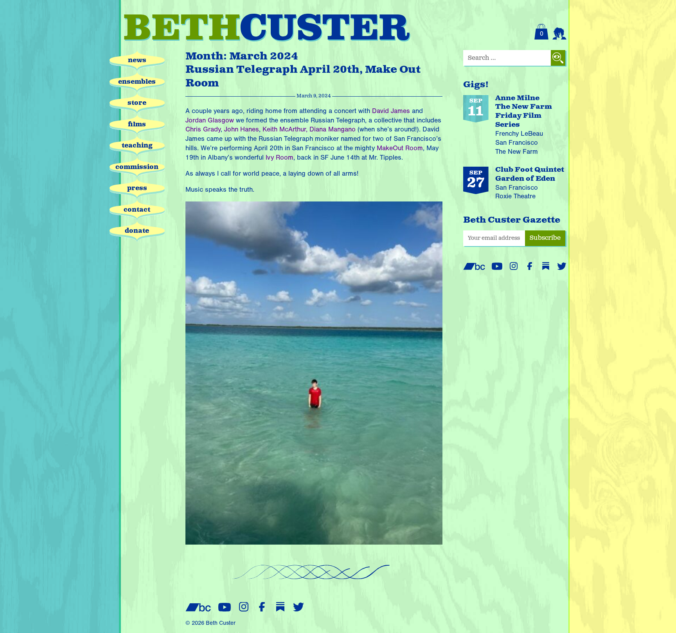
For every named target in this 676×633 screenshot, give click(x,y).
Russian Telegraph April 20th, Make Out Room (303, 76)
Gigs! (476, 84)
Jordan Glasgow (209, 120)
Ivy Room (279, 157)
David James (391, 111)
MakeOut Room (400, 148)
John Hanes (241, 129)
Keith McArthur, (284, 129)
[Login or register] (559, 32)
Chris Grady (203, 129)
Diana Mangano (332, 129)
